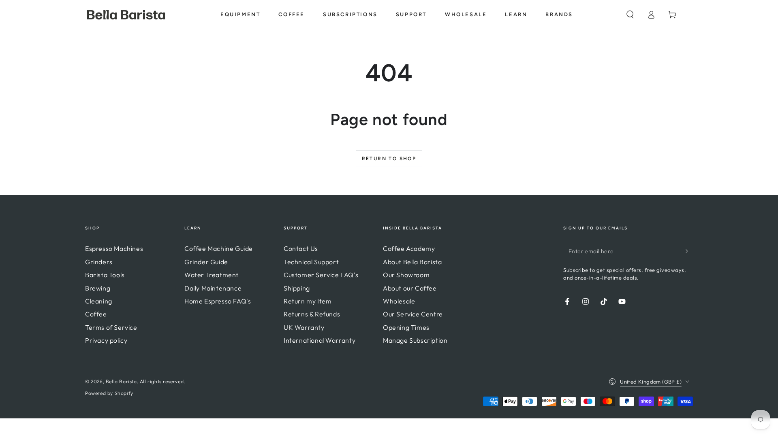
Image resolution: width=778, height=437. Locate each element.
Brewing (97, 288)
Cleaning (98, 301)
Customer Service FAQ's (321, 275)
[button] (630, 14)
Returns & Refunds (312, 314)
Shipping (297, 288)
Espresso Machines (114, 248)
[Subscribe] (688, 251)
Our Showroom (406, 275)
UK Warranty (304, 327)
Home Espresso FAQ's (217, 301)
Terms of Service (111, 327)
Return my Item (307, 301)
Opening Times (406, 327)
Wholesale (399, 301)
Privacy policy (106, 340)
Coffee (96, 314)
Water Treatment (211, 275)
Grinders (99, 262)
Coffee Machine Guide (218, 248)
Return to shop (389, 158)
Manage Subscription (415, 340)
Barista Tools (105, 275)
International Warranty (319, 340)
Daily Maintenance (213, 288)
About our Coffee (410, 288)
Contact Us (301, 248)
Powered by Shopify (109, 393)
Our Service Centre (413, 314)
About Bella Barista (412, 262)
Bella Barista (121, 381)
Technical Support (311, 262)
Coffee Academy (409, 248)
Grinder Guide (206, 262)
